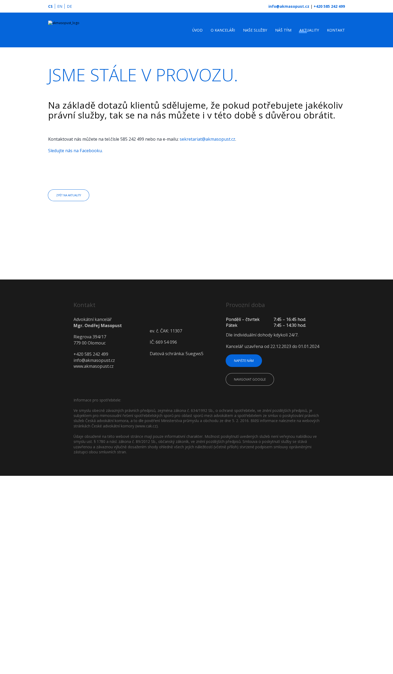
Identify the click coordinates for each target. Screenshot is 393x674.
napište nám (246, 361)
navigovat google (252, 381)
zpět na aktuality (71, 195)
